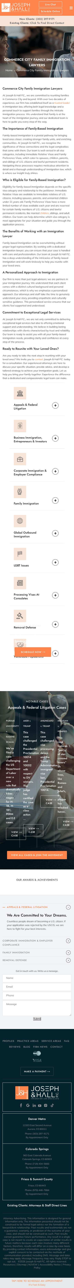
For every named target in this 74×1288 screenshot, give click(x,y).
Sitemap (21, 1264)
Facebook (22, 1105)
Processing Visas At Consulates (26, 596)
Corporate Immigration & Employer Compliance (30, 472)
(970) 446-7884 (41, 1190)
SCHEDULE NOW (31, 652)
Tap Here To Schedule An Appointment (37, 1282)
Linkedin (34, 1105)
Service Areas (51, 1041)
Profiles (8, 1041)
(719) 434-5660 (41, 1163)
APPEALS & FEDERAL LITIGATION (27, 907)
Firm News (40, 1047)
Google (28, 1105)
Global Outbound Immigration (25, 534)
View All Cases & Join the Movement (37, 855)
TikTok (52, 1105)
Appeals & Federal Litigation (26, 406)
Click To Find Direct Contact (37, 23)
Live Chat (50, 4)
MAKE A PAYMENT (35, 1071)
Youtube (40, 1105)
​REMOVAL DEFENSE (15, 960)
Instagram (46, 1105)
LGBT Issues (21, 565)
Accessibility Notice (50, 1264)
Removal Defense (25, 627)
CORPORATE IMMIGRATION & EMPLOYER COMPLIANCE (28, 942)
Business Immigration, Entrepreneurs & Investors (30, 439)
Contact (56, 1047)
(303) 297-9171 (45, 19)
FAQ (66, 1041)
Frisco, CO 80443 (37, 1185)
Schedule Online (50, 11)
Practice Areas (28, 1041)
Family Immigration (26, 503)
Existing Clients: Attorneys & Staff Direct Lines (37, 1205)
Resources (9, 1264)
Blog (26, 1047)
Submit (37, 1019)
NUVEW (33, 1264)
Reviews (14, 1047)
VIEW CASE (14, 833)
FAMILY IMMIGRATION (16, 952)
